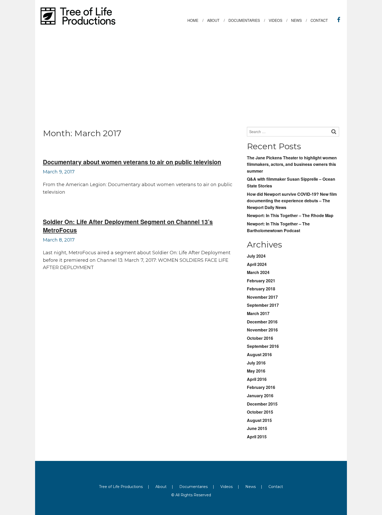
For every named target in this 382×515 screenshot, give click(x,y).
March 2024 (258, 272)
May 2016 (256, 371)
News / (299, 20)
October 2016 (260, 338)
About (161, 486)
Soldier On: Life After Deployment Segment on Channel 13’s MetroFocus (128, 225)
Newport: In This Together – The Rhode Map (290, 215)
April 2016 (257, 379)
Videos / (278, 20)
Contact (321, 20)
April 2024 (257, 264)
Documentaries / (246, 20)
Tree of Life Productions (121, 486)
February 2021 (261, 281)
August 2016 (259, 354)
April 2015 (257, 437)
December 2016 (262, 322)
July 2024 (256, 256)
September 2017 (263, 305)
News (250, 486)
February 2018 (261, 289)
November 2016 (262, 330)
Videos (226, 486)
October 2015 (260, 412)
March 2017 (258, 313)
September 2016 (263, 346)
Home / (195, 20)
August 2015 (259, 420)
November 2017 (262, 297)
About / (216, 20)
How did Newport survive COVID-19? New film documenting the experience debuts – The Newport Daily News (292, 200)
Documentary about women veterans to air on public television (132, 162)
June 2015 (257, 428)
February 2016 (261, 387)
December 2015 (262, 404)
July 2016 (256, 363)
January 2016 (260, 396)
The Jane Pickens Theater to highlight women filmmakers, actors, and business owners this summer (292, 164)
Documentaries (193, 486)
